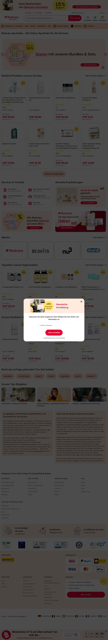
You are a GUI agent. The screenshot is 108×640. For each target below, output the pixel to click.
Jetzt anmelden (54, 333)
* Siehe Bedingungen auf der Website (54, 338)
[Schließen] (81, 301)
